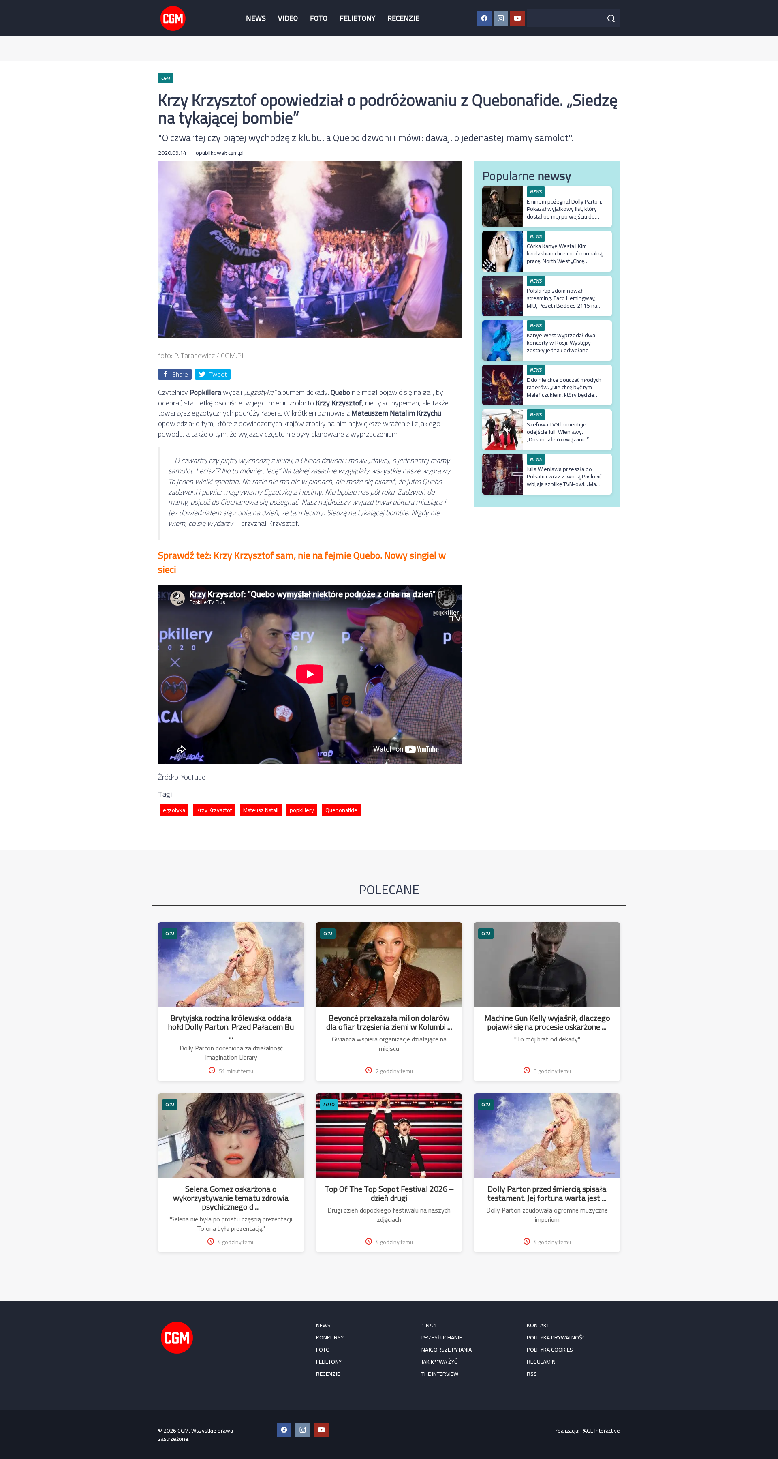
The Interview (439, 1374)
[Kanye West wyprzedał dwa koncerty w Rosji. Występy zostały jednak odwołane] (502, 324)
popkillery (302, 810)
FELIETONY (357, 18)
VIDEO (288, 18)
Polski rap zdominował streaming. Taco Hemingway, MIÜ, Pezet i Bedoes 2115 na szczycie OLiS (562, 301)
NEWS (256, 18)
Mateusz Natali (260, 810)
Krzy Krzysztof (214, 810)
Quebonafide (341, 810)
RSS (532, 1374)
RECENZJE (403, 18)
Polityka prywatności (557, 1337)
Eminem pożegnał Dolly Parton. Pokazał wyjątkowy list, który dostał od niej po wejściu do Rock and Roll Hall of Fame (564, 212)
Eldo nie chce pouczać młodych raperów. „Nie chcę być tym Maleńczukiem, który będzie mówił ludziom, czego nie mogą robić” (565, 395)
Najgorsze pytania (446, 1349)
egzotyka (174, 810)
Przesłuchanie (441, 1337)
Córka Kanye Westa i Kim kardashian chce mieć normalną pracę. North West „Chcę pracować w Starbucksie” (565, 257)
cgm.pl (236, 153)
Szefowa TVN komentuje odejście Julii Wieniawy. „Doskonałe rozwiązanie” (558, 431)
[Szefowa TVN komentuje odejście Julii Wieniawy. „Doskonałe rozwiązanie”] (502, 414)
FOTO (318, 18)
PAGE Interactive (600, 1430)
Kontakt (538, 1325)
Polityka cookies (550, 1349)
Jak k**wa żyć (439, 1361)
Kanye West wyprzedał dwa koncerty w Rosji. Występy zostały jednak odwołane (561, 342)
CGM (169, 933)
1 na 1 (429, 1325)
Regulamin (541, 1361)
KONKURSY (330, 1337)
